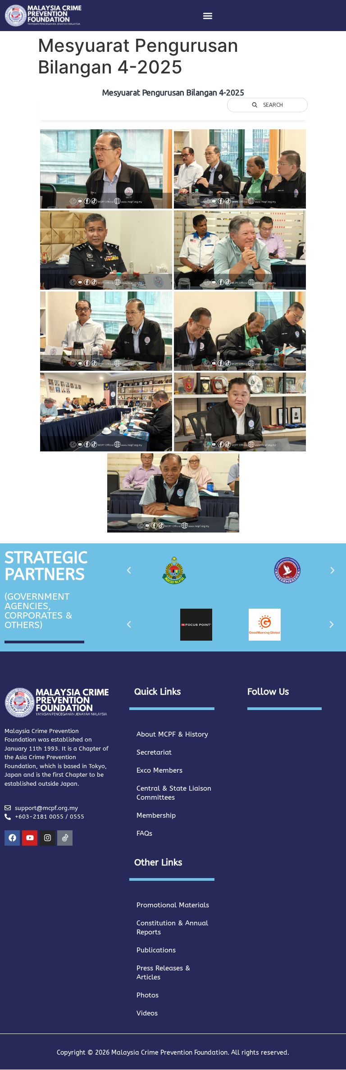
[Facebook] (12, 838)
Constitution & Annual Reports (172, 927)
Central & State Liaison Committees (174, 792)
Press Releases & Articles (163, 972)
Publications (156, 950)
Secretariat (154, 752)
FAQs (144, 833)
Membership (156, 815)
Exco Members (159, 770)
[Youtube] (29, 838)
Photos (148, 995)
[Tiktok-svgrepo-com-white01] (65, 838)
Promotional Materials (173, 905)
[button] (207, 15)
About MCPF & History (172, 734)
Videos (147, 1013)
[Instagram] (47, 838)
